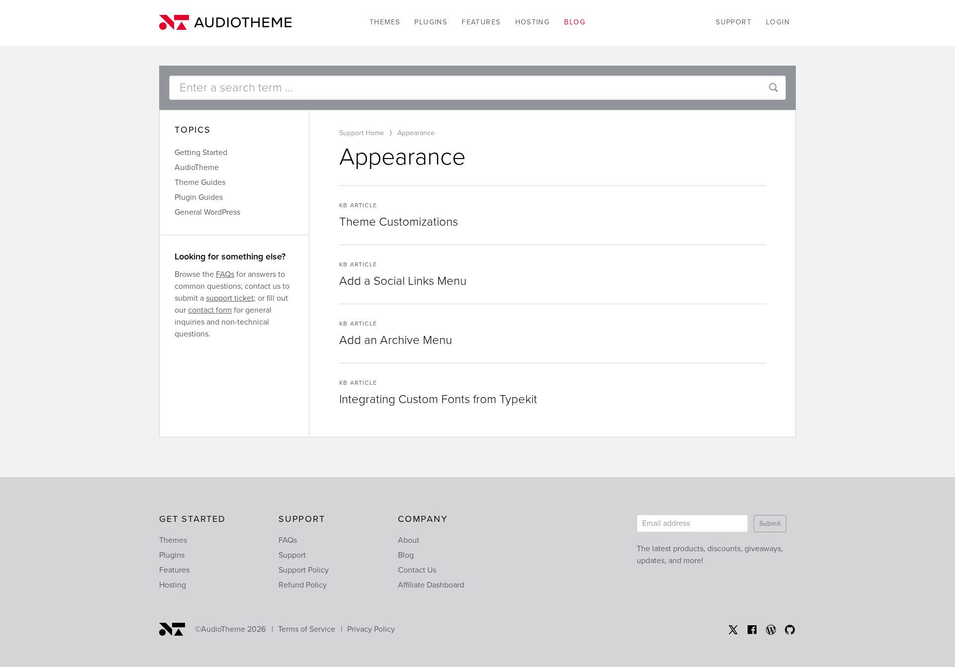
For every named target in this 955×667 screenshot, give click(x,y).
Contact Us (417, 570)
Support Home (361, 133)
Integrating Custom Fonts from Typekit (438, 399)
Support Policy (304, 570)
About (408, 540)
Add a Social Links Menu (403, 281)
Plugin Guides (199, 197)
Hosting (532, 22)
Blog (574, 22)
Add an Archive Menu (395, 340)
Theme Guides (200, 182)
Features (481, 22)
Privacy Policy (371, 629)
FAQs (225, 274)
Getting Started (201, 153)
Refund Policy (303, 585)
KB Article (358, 205)
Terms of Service (306, 629)
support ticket (230, 298)
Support (734, 22)
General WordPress (207, 212)
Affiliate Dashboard (431, 585)
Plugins (430, 22)
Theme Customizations (398, 222)
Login (778, 22)
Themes (385, 22)
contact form (210, 310)
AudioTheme (197, 167)
